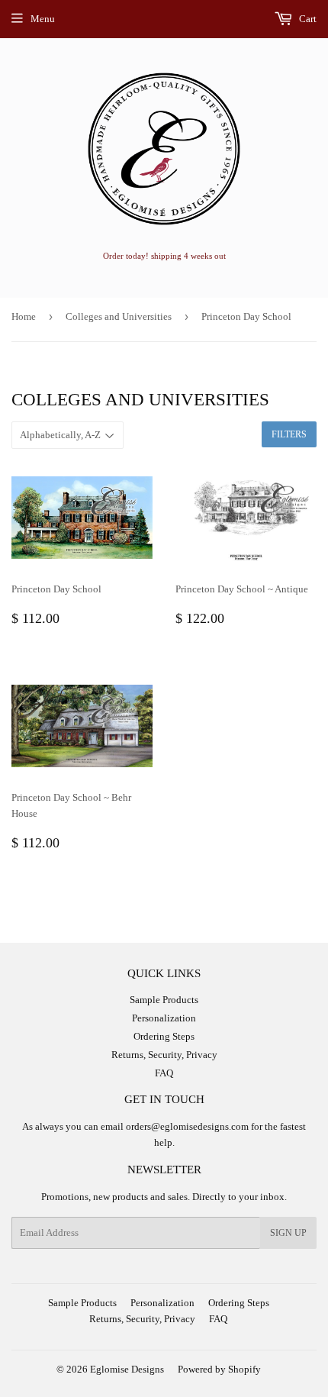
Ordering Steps (164, 1036)
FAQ (164, 1073)
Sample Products (164, 999)
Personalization (164, 1018)
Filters (289, 434)
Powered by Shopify (219, 1369)
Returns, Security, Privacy (164, 1054)
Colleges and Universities (119, 316)
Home (23, 316)
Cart (307, 18)
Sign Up (288, 1233)
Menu (43, 18)
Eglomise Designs (127, 1369)
